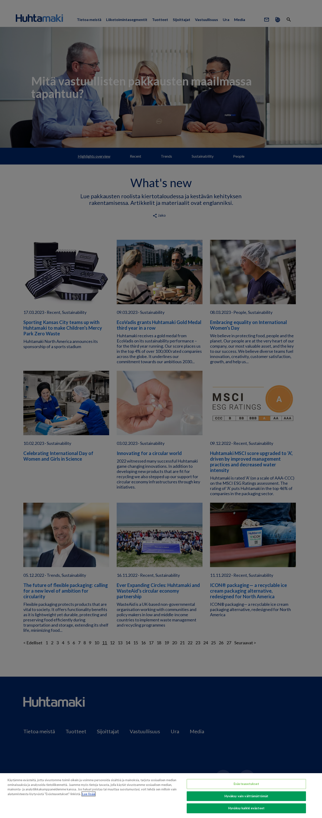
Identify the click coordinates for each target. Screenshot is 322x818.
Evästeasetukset (246, 784)
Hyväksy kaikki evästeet (246, 808)
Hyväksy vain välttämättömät (246, 796)
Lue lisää (88, 794)
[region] (161, 795)
